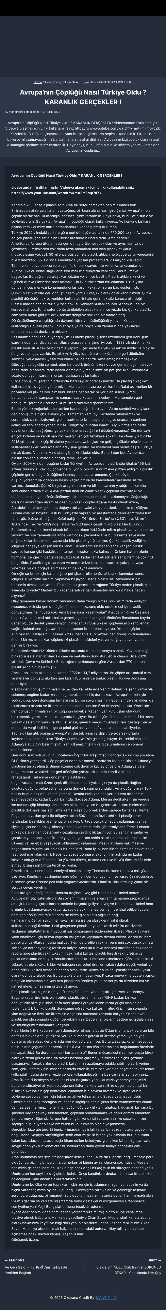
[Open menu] (157, 8)
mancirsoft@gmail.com (24, 111)
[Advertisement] (83, 46)
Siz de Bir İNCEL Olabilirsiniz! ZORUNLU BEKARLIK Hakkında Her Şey (128, 1267)
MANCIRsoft (106, 1298)
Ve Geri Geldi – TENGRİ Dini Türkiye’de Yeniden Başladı (36, 1267)
